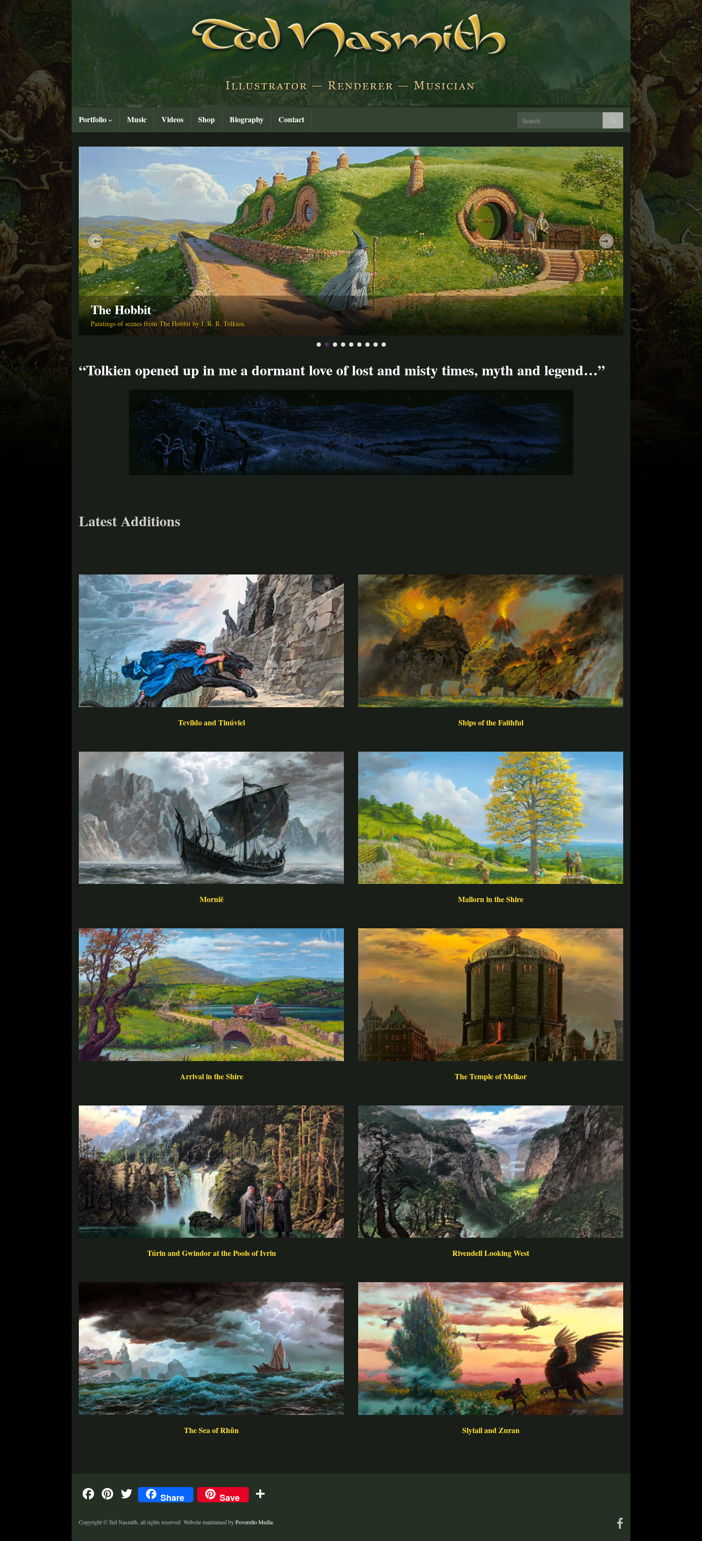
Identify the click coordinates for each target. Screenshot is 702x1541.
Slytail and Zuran (491, 1429)
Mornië (211, 898)
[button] (95, 241)
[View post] (351, 241)
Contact (291, 119)
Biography (247, 119)
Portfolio (93, 119)
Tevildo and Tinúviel (211, 722)
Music (137, 119)
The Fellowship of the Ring (162, 309)
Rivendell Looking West (490, 1252)
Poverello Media (254, 1522)
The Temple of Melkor (491, 1076)
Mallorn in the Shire (490, 898)
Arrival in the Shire (211, 1076)
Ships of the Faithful (490, 722)
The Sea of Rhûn (211, 1429)
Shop (206, 119)
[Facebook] (620, 1522)
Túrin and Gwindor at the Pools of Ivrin (211, 1252)
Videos (172, 119)
